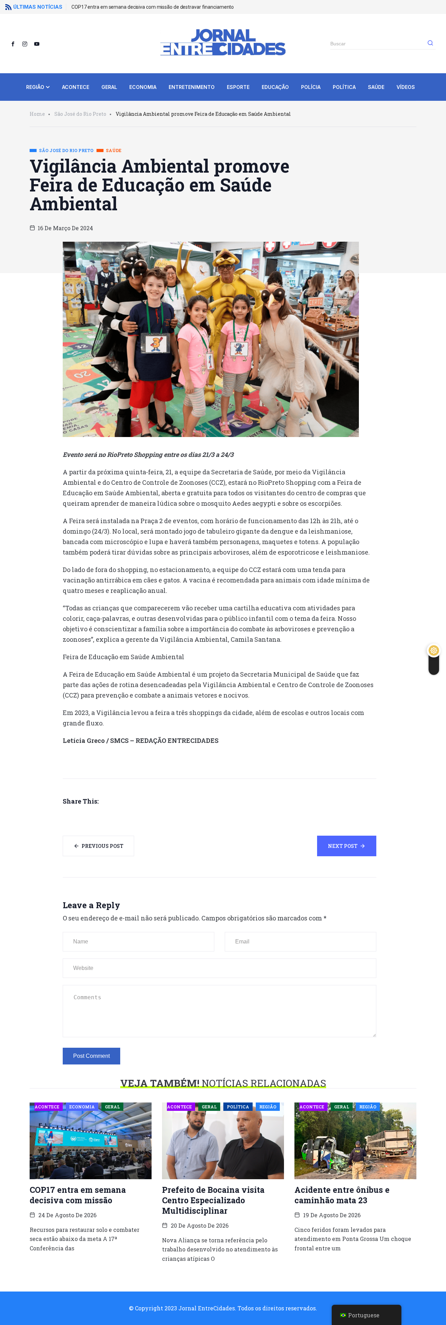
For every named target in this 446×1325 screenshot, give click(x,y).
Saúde (376, 87)
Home (37, 114)
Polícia (311, 87)
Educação (275, 87)
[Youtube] (39, 43)
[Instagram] (27, 43)
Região (35, 87)
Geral (109, 87)
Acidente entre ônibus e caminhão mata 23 (342, 1194)
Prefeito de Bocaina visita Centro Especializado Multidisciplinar (213, 1200)
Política (344, 87)
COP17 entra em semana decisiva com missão (78, 1194)
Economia (142, 87)
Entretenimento (192, 87)
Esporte (238, 87)
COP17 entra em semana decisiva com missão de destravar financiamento (152, 7)
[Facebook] (15, 43)
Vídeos (406, 87)
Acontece (75, 87)
